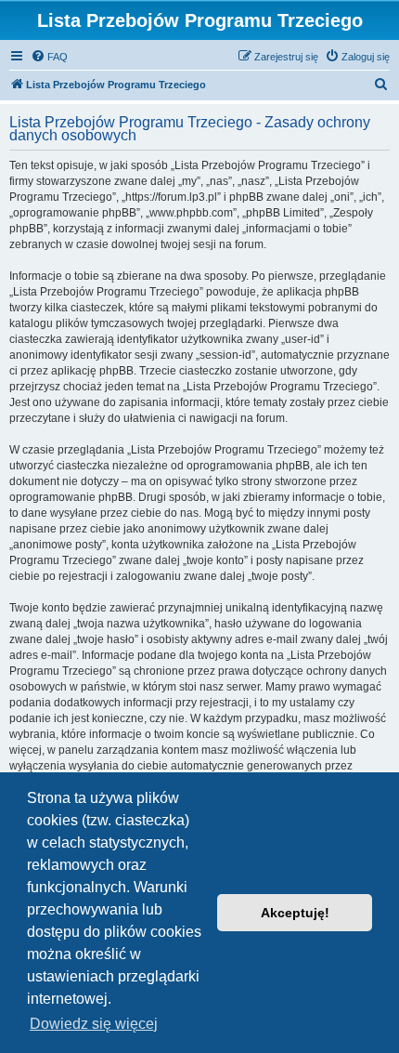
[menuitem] (49, 57)
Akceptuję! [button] (295, 912)
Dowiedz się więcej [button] (94, 1024)
